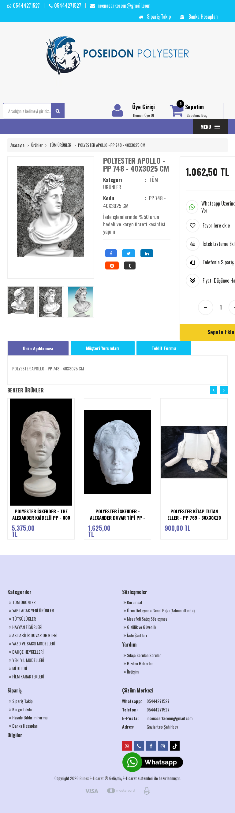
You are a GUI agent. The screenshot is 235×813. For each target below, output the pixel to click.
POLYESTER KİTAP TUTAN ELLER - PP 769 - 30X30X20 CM (194, 518)
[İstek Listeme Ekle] (72, 432)
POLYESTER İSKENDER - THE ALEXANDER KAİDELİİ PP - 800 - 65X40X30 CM (41, 518)
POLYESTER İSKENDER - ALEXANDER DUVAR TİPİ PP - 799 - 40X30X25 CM (117, 518)
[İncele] (72, 444)
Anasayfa (17, 145)
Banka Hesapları (202, 16)
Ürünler (37, 145)
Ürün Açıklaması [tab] (38, 348)
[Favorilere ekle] (72, 420)
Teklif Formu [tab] (164, 348)
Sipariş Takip (158, 16)
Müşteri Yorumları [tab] (102, 348)
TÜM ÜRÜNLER (60, 145)
